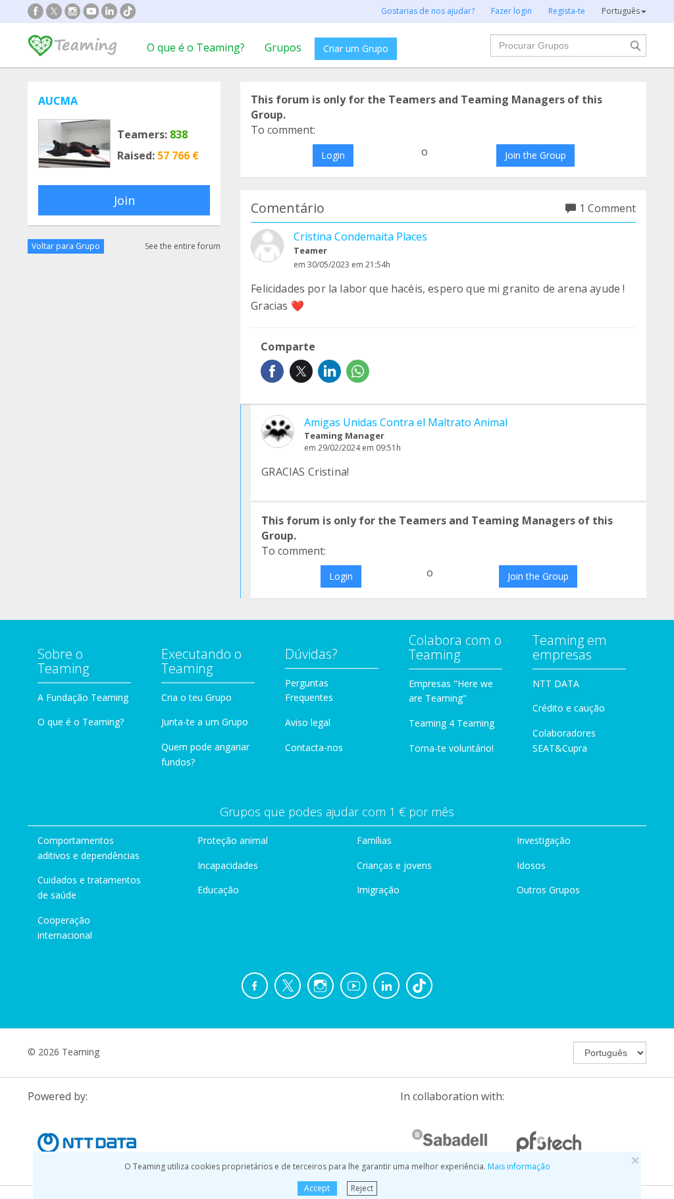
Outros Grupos (548, 889)
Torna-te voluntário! (451, 748)
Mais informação (519, 1166)
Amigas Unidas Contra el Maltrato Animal (405, 422)
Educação (218, 889)
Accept (317, 1188)
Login (333, 155)
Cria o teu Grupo (196, 697)
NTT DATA (555, 683)
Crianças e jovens (394, 865)
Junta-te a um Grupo (204, 721)
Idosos (531, 865)
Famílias (374, 840)
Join (124, 200)
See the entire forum (182, 246)
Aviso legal (307, 722)
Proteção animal (232, 840)
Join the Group (535, 155)
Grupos (283, 47)
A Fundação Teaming (83, 697)
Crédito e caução (568, 708)
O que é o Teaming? (196, 47)
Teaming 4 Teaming (451, 723)
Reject (362, 1188)
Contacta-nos (314, 747)
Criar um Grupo (355, 48)
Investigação (544, 840)
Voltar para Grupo (66, 246)
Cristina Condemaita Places (360, 236)
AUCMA (58, 101)
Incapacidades (227, 865)
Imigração (378, 889)
